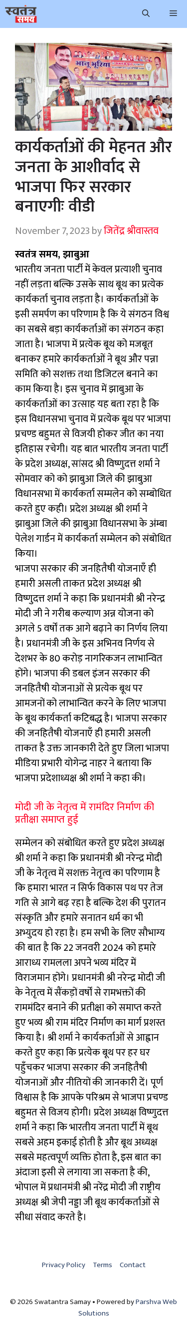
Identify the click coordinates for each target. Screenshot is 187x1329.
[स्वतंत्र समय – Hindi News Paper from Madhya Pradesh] (21, 14)
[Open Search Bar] (146, 14)
